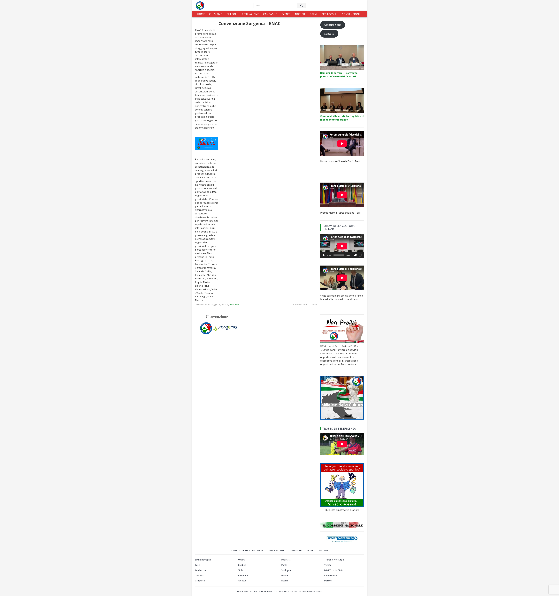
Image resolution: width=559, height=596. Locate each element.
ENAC (246, 591)
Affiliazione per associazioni (247, 550)
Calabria (242, 564)
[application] (342, 246)
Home (201, 14)
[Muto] (355, 255)
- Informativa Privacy (313, 591)
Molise (284, 575)
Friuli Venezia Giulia (333, 570)
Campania (200, 580)
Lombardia (200, 570)
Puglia (284, 564)
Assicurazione (332, 24)
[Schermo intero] (360, 255)
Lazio (197, 564)
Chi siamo (215, 14)
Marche (328, 580)
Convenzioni (351, 14)
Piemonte (243, 575)
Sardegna (286, 570)
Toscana (199, 575)
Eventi (286, 14)
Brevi (313, 14)
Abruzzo (242, 580)
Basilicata (286, 559)
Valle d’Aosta (330, 575)
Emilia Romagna (203, 559)
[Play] (324, 255)
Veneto (327, 564)
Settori (232, 14)
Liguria (284, 580)
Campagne (270, 14)
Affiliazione (250, 14)
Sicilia (240, 570)
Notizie (300, 14)
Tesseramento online (301, 550)
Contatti (329, 33)
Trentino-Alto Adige (334, 559)
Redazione (234, 304)
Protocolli (330, 14)
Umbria (241, 559)
